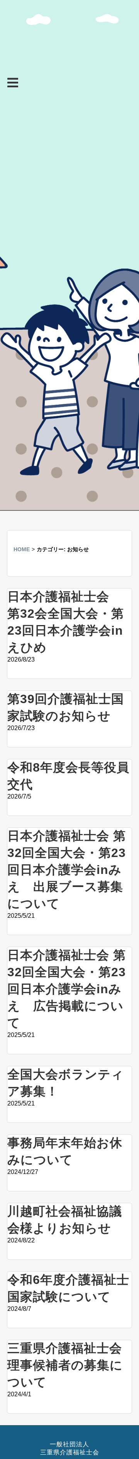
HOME (22, 549)
